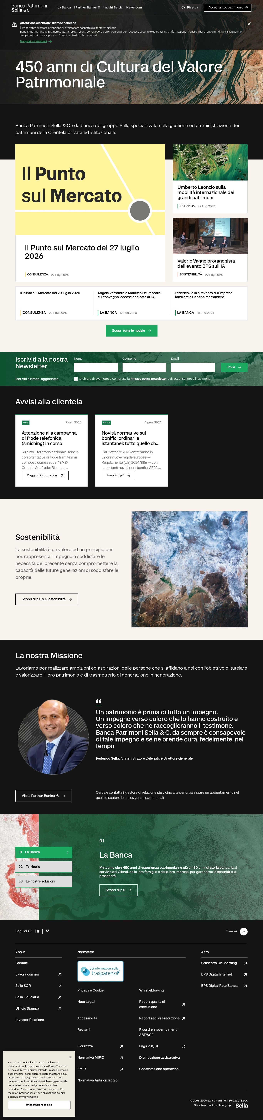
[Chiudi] (70, 1057)
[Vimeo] (47, 931)
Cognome (129, 358)
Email (175, 358)
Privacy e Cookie (28, 1097)
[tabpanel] (173, 867)
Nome (78, 358)
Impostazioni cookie (39, 1105)
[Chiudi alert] (249, 24)
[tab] (43, 852)
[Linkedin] (37, 931)
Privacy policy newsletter (149, 378)
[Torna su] (244, 931)
